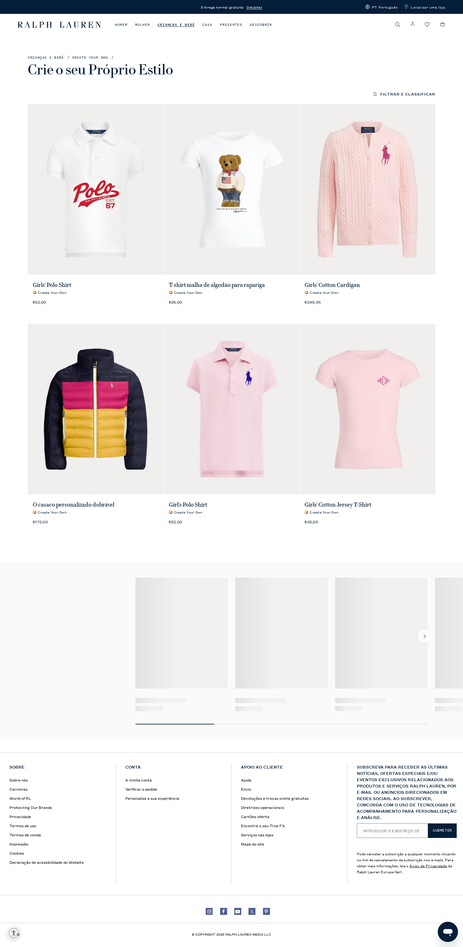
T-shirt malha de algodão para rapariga (217, 285)
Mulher (142, 24)
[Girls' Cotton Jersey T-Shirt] (367, 409)
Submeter (442, 830)
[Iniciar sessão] (412, 24)
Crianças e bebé (176, 24)
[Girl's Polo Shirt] (232, 409)
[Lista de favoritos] (427, 25)
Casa (207, 24)
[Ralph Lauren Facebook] (223, 911)
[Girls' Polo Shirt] (95, 189)
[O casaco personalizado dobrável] (95, 409)
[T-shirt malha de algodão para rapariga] (232, 189)
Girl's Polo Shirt (188, 504)
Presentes (231, 24)
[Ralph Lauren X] (252, 911)
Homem (121, 24)
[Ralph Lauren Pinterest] (266, 911)
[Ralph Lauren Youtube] (237, 911)
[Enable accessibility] (13, 933)
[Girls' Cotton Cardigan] (367, 189)
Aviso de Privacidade (428, 866)
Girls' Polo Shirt (52, 285)
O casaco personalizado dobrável (73, 504)
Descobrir (261, 24)
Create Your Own (90, 57)
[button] (381, 7)
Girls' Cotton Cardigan (332, 285)
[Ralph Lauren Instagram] (209, 911)
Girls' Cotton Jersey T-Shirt (338, 504)
